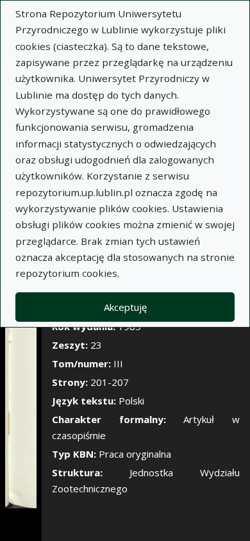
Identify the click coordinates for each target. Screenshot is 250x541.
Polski (131, 400)
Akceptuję (125, 307)
